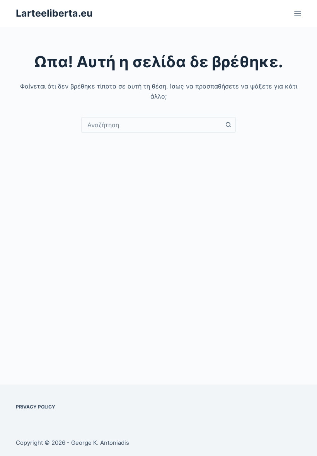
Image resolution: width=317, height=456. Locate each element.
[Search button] (228, 124)
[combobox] (151, 125)
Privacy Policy (35, 407)
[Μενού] (297, 13)
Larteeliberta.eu (54, 13)
